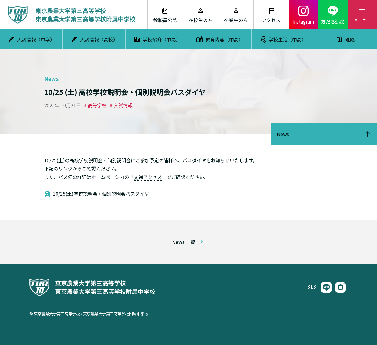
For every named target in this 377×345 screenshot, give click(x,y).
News (283, 134)
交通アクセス (148, 176)
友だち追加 (333, 21)
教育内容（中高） (224, 39)
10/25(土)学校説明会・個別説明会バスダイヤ (101, 193)
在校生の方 (200, 20)
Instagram (303, 21)
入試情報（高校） (99, 39)
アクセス (271, 20)
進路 (350, 39)
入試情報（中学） (36, 39)
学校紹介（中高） (162, 39)
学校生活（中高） (287, 39)
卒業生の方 (236, 20)
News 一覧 (183, 241)
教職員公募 (165, 20)
